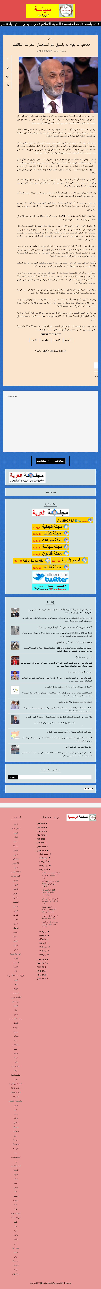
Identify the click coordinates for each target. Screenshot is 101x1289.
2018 (43, 959)
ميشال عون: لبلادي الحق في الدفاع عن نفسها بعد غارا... (50, 900)
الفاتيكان (16, 928)
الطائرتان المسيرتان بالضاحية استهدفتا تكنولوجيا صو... (48, 892)
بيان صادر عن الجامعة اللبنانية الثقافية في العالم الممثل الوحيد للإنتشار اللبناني (58, 716)
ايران (15, 1010)
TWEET (56, 340)
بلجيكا (15, 1032)
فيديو (15, 1183)
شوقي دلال (15, 1144)
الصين (16, 919)
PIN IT (33, 340)
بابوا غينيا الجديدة (16, 1019)
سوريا (15, 1135)
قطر (15, 1192)
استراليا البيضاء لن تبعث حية (80, 672)
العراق (16, 923)
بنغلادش (15, 1036)
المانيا (16, 949)
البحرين (15, 880)
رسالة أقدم (59, 461)
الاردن (16, 867)
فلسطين (15, 1170)
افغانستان (15, 859)
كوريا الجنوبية (15, 1213)
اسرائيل (15, 850)
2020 (43, 847)
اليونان (15, 988)
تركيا (15, 1070)
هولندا (16, 1269)
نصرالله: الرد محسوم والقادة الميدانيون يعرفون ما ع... (51, 875)
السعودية (16, 902)
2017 (43, 963)
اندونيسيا (15, 993)
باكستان (15, 1023)
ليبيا (15, 1230)
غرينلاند (15, 1148)
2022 (42, 839)
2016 (43, 967)
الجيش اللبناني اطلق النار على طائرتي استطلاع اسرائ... (50, 883)
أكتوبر (45, 861)
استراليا (15, 846)
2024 (42, 831)
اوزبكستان (15, 1001)
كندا (15, 1205)
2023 (42, 835)
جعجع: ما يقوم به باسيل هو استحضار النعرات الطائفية (50, 924)
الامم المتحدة (15, 876)
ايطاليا (16, 1014)
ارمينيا (16, 833)
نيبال (15, 1256)
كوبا (15, 1209)
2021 (42, 843)
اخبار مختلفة (15, 828)
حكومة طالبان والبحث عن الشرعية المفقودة (73, 642)
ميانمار (15, 1252)
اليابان (16, 980)
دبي (15, 1109)
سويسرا (15, 1140)
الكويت (15, 945)
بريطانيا (15, 1027)
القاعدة (15, 936)
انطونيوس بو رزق (15, 997)
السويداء (15, 915)
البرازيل (15, 885)
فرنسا (15, 1161)
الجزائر (15, 893)
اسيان (16, 854)
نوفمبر (45, 858)
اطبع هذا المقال (50, 492)
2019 (43, 850)
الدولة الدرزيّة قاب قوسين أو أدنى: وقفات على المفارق (69, 731)
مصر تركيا (15, 1248)
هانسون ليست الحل (83, 657)
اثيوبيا (16, 824)
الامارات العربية (15, 872)
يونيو (44, 935)
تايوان (15, 1062)
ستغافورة (16, 1122)
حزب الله (15, 1096)
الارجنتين (15, 863)
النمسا (15, 967)
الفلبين (15, 932)
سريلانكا (15, 1127)
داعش (16, 1105)
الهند (15, 971)
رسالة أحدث (42, 461)
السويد (16, 911)
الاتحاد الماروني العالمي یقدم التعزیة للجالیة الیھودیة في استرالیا (65, 627)
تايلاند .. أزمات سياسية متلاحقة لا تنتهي (75, 702)
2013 (43, 979)
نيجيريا (15, 1261)
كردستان (15, 1196)
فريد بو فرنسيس (16, 1166)
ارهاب (16, 837)
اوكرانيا (15, 1006)
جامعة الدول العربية (15, 1083)
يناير (44, 955)
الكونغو (15, 941)
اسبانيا (15, 841)
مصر (15, 1243)
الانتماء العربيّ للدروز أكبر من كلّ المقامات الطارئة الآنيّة (68, 687)
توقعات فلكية (15, 1075)
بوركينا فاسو (16, 1045)
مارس (45, 947)
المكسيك (16, 962)
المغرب (15, 958)
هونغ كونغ (15, 1274)
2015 (43, 971)
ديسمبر (45, 854)
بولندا (15, 1049)
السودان (15, 906)
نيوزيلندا (15, 1265)
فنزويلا (15, 1174)
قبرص (15, 1187)
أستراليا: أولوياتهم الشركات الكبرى (78, 746)
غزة (15, 1153)
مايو (44, 939)
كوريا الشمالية (15, 1217)
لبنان (49, 39)
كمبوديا (15, 1200)
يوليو (44, 931)
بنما (15, 1040)
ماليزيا (16, 1235)
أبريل (44, 943)
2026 (42, 823)
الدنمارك (15, 898)
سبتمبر (45, 865)
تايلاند (16, 1058)
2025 (42, 827)
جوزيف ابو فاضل (15, 1092)
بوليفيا (16, 1053)
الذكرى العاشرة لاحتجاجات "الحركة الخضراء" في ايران (48, 909)
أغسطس (45, 869)
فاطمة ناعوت (15, 1157)
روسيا (15, 1114)
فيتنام (16, 1179)
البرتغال (15, 889)
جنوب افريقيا (15, 1088)
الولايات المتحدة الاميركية (15, 975)
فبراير (45, 951)
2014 (43, 975)
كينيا (15, 1222)
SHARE (67, 340)
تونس (15, 1079)
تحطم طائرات (15, 1066)
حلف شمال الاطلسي (16, 1101)
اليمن (15, 984)
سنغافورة (16, 1131)
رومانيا (16, 1118)
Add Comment (44, 51)
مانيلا (15, 1239)
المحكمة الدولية (15, 954)
